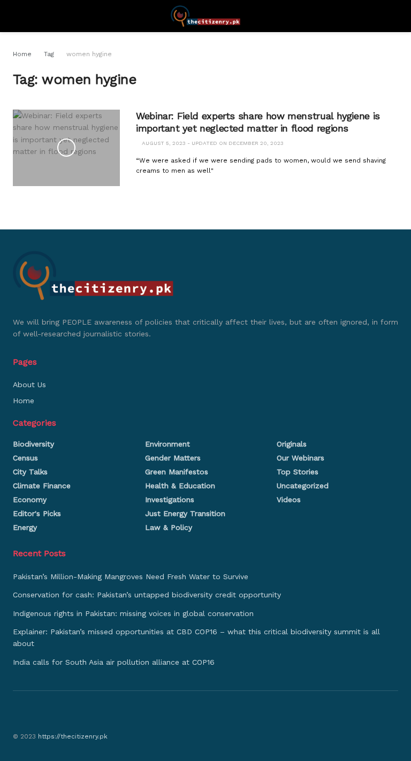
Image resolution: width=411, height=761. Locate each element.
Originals (292, 444)
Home (22, 54)
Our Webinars (300, 457)
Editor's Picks (37, 513)
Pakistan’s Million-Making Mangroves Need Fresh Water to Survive (130, 576)
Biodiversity (33, 444)
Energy (25, 527)
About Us (29, 384)
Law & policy (168, 527)
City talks (30, 471)
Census (25, 457)
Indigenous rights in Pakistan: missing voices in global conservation (133, 613)
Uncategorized (303, 485)
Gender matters (173, 457)
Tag (49, 54)
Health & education (180, 485)
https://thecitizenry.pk (73, 736)
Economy (30, 499)
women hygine (89, 54)
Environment (167, 444)
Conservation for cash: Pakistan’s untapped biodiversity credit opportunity (147, 594)
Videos (289, 499)
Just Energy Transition (185, 513)
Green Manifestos (176, 471)
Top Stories (297, 471)
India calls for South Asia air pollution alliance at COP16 (114, 662)
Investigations (169, 499)
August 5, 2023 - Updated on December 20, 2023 (212, 143)
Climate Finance (42, 485)
